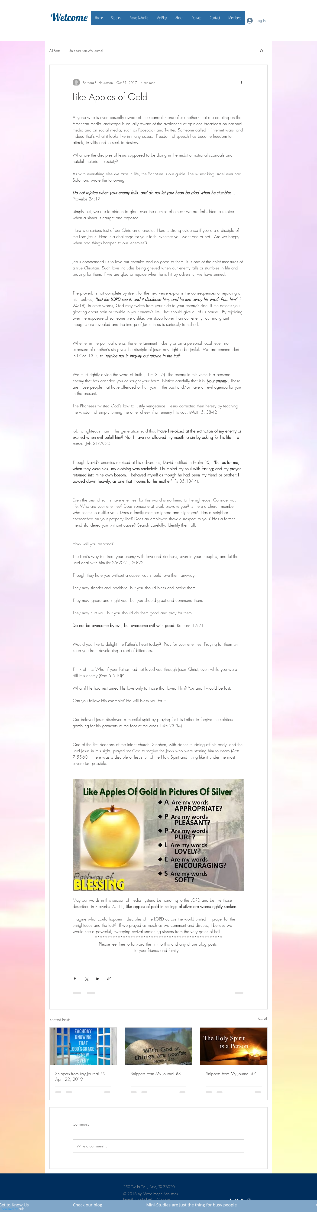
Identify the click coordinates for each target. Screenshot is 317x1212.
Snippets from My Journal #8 (156, 1073)
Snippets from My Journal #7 (231, 1073)
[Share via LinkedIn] (97, 978)
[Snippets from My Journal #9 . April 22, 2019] (83, 1046)
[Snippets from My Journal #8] (158, 1046)
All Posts (54, 50)
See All (263, 1019)
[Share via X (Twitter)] (86, 978)
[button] (261, 50)
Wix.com (162, 1199)
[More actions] (241, 82)
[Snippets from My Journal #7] (233, 1046)
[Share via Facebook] (75, 978)
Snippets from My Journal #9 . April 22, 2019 (81, 1076)
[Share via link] (109, 978)
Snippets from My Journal (86, 50)
